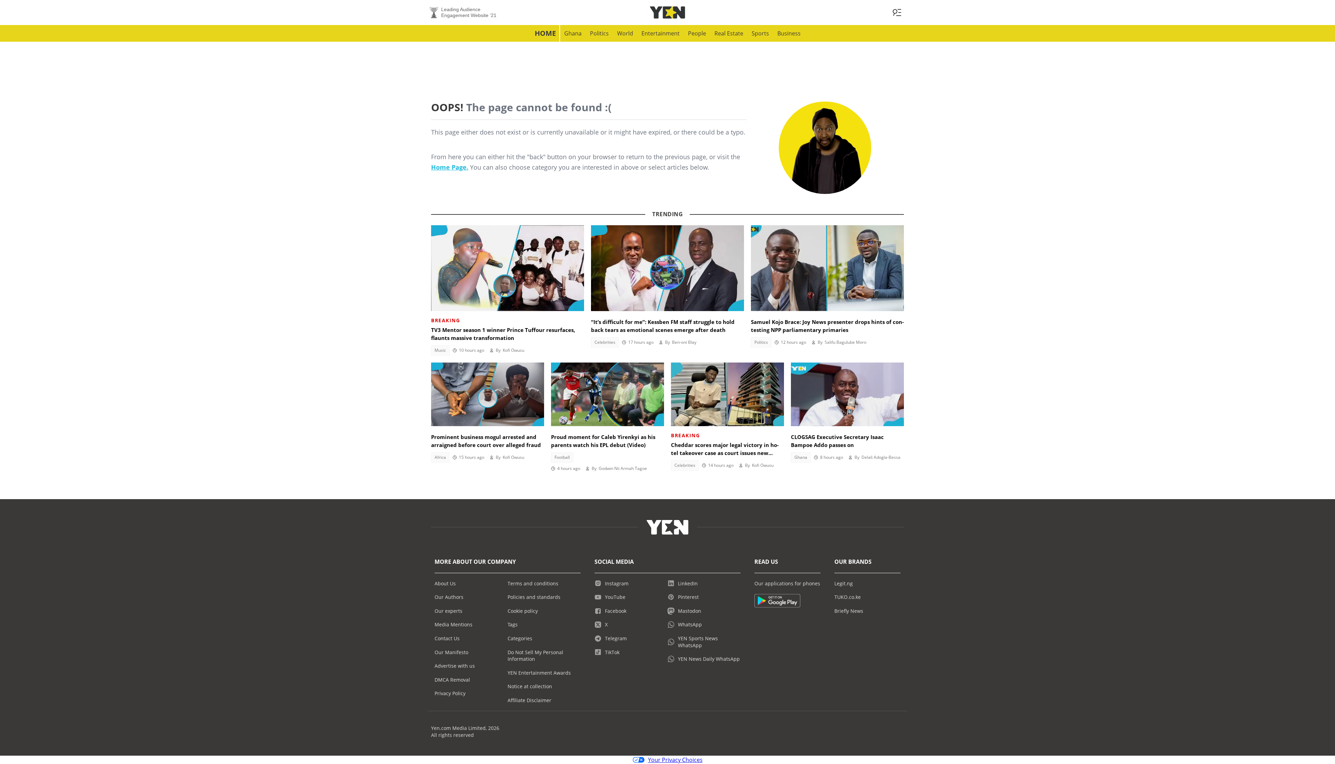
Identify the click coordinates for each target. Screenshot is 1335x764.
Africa (440, 457)
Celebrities (604, 342)
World (625, 33)
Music (440, 350)
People (697, 33)
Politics (599, 33)
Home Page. (449, 167)
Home (545, 33)
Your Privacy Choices (675, 760)
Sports (760, 33)
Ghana (573, 33)
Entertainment (660, 33)
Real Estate (728, 33)
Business (789, 33)
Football (562, 457)
